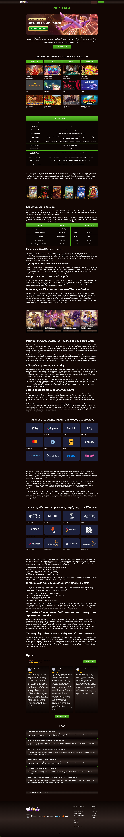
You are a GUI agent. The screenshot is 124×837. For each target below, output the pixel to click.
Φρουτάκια (88, 61)
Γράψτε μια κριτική (90, 661)
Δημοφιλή (33, 61)
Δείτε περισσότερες (62, 716)
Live (52, 61)
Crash (70, 61)
